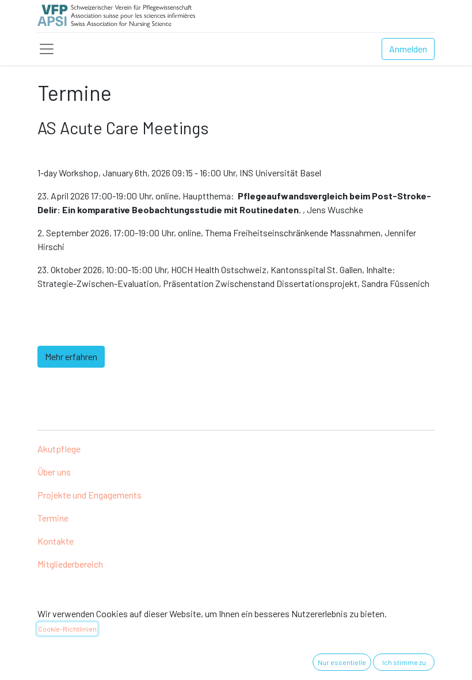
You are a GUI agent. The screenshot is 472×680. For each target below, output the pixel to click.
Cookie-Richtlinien (67, 629)
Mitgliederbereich (70, 563)
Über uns (54, 471)
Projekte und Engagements (89, 494)
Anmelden (408, 48)
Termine (52, 517)
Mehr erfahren (71, 356)
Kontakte (55, 540)
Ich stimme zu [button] (404, 662)
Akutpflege (59, 448)
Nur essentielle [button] (342, 662)
